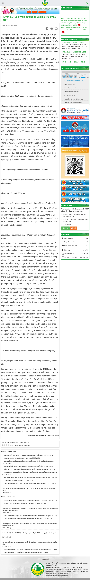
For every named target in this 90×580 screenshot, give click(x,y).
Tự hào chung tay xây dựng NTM (73, 80)
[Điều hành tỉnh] (75, 188)
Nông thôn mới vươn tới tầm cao (73, 99)
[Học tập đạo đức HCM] (30, 10)
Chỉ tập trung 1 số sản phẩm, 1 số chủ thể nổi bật (75, 215)
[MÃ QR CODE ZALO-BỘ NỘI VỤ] (75, 163)
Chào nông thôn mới (70, 88)
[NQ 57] (75, 111)
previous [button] (63, 76)
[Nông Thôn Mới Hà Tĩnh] (45, 3)
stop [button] (75, 76)
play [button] (67, 76)
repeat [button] (82, 75)
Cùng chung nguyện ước (71, 91)
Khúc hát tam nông (69, 95)
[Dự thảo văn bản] (75, 141)
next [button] (71, 76)
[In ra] (52, 28)
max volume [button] (88, 77)
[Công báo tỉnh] (75, 182)
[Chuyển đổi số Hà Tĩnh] (75, 128)
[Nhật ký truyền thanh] (75, 200)
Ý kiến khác (67, 224)
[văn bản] (75, 194)
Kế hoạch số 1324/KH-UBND (74, 58)
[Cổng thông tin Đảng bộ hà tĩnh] (75, 118)
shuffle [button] (85, 75)
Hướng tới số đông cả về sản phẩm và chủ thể (75, 220)
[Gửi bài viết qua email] (47, 28)
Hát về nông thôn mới (70, 84)
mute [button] (80, 77)
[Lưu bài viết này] (56, 28)
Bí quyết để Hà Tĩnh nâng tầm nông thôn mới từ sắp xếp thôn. (74, 33)
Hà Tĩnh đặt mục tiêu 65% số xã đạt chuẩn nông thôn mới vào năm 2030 (74, 26)
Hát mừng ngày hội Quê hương (73, 102)
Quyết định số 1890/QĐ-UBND (75, 48)
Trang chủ (45, 559)
